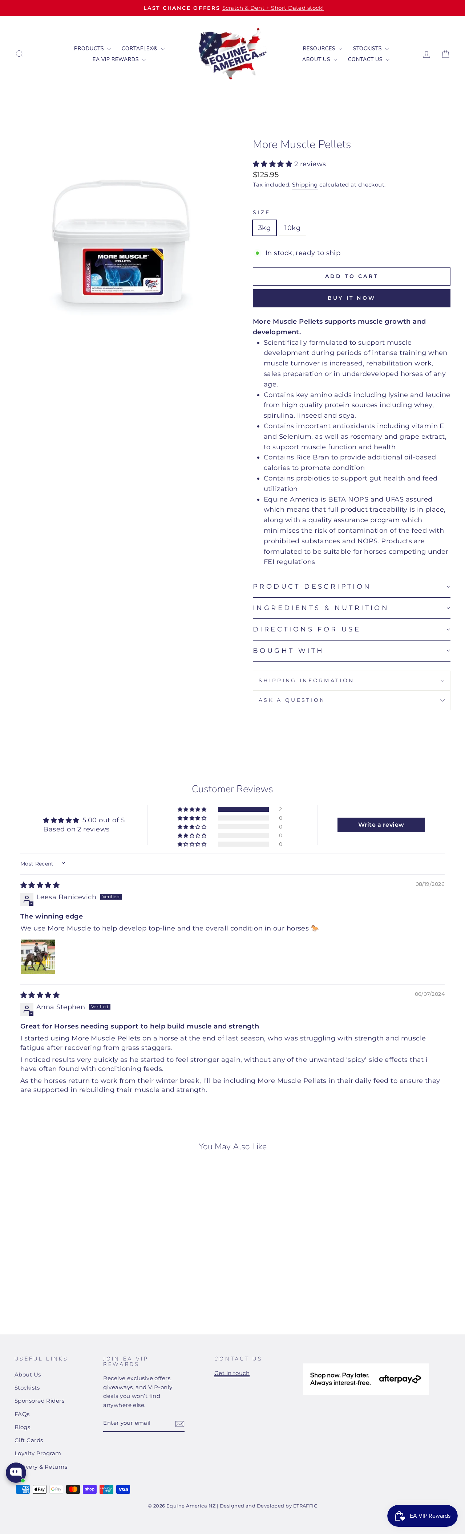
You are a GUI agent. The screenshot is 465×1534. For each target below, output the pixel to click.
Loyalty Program (38, 1453)
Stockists (368, 48)
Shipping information (306, 680)
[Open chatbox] (16, 1473)
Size (261, 212)
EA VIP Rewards (116, 59)
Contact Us (366, 59)
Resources (320, 48)
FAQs (22, 1414)
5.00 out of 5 (103, 820)
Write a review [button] (381, 824)
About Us (317, 59)
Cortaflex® (140, 48)
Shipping (305, 184)
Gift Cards (29, 1440)
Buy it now (352, 298)
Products (89, 48)
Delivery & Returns (41, 1466)
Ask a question (292, 700)
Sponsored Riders (39, 1400)
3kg (264, 228)
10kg (292, 228)
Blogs (22, 1427)
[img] (40, 885)
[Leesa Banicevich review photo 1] (37, 956)
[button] (273, 164)
